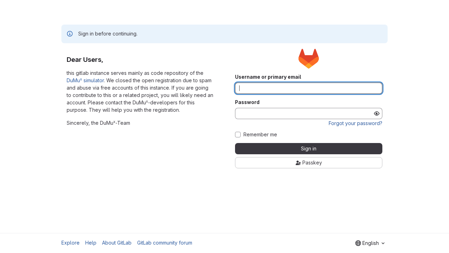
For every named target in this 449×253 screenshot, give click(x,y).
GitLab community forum (164, 243)
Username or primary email (268, 77)
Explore (70, 243)
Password (247, 102)
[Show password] (376, 113)
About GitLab (117, 243)
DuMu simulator (85, 80)
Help (90, 243)
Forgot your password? (355, 123)
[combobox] (370, 243)
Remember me (260, 134)
